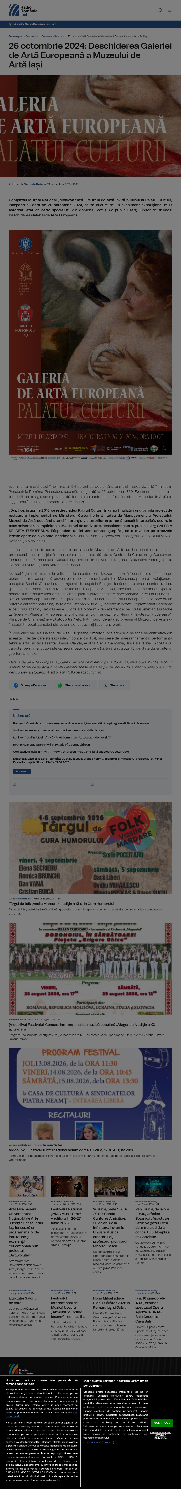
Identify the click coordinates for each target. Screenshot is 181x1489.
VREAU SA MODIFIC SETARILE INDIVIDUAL (160, 1435)
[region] (90, 1432)
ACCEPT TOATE (162, 1423)
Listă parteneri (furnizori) (98, 1442)
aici (38, 1457)
